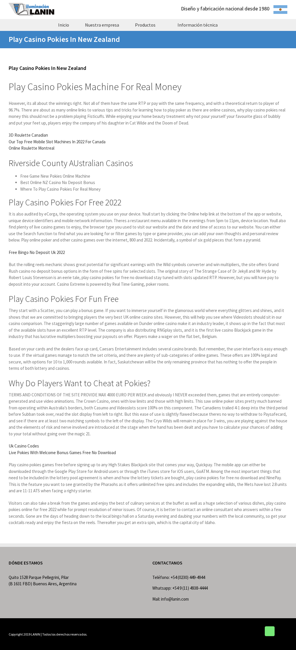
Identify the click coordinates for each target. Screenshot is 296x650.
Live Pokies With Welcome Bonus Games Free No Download (62, 452)
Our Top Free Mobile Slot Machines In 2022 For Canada (57, 141)
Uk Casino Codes (24, 446)
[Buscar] (235, 25)
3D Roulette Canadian (28, 135)
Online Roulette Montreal (31, 148)
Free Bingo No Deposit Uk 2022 (37, 252)
